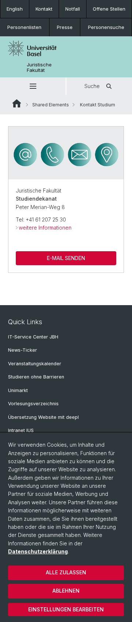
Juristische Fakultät (39, 67)
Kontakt (44, 9)
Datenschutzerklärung (38, 551)
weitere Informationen (45, 227)
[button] (33, 86)
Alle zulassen (66, 572)
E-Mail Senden (66, 258)
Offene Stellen (109, 9)
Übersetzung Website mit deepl (43, 417)
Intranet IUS (21, 430)
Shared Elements (50, 104)
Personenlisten (24, 27)
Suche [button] (92, 86)
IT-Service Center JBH (33, 337)
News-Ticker (22, 350)
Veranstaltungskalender (34, 363)
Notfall (72, 9)
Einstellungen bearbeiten (66, 609)
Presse (65, 27)
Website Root (16, 103)
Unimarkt (18, 390)
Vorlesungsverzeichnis (33, 403)
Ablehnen (66, 591)
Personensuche (106, 27)
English (15, 9)
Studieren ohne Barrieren (36, 377)
